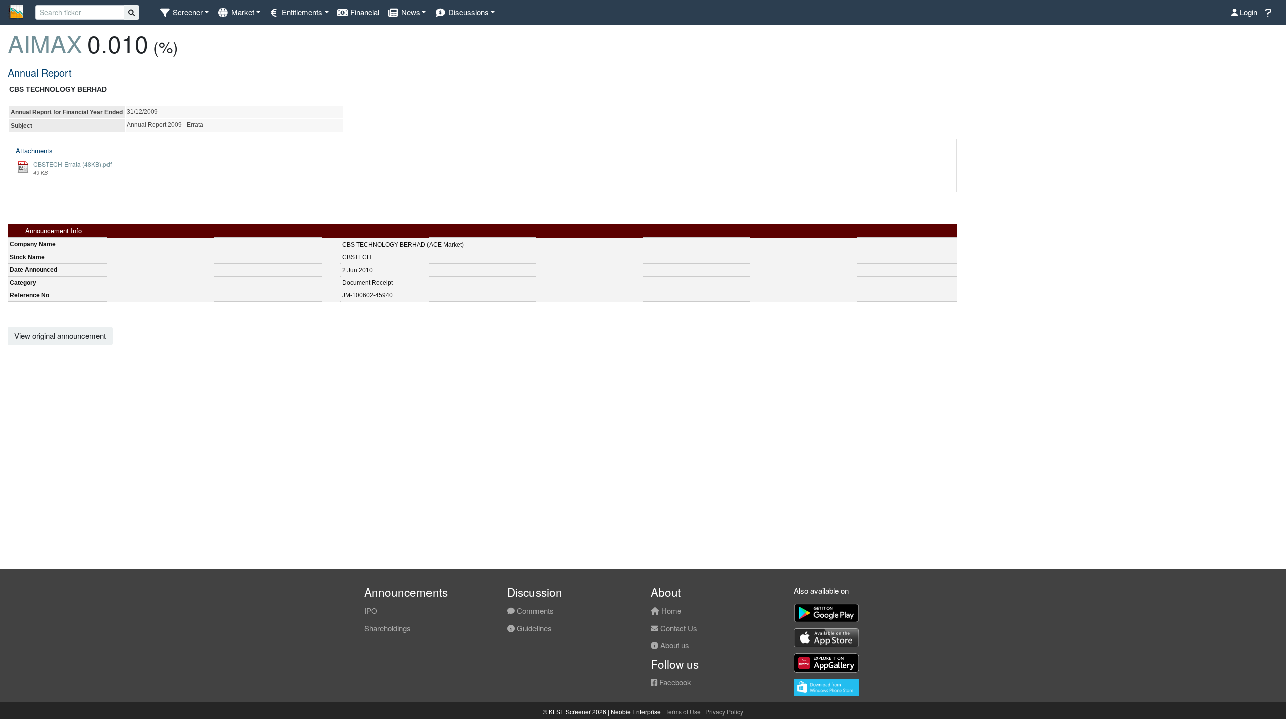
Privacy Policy (724, 711)
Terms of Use (683, 711)
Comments (534, 610)
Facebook (674, 682)
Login (1247, 12)
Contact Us (677, 628)
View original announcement (60, 335)
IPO (370, 610)
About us (673, 645)
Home (670, 610)
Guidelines (533, 628)
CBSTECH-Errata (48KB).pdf (72, 164)
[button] (184, 12)
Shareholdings (387, 628)
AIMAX (45, 43)
